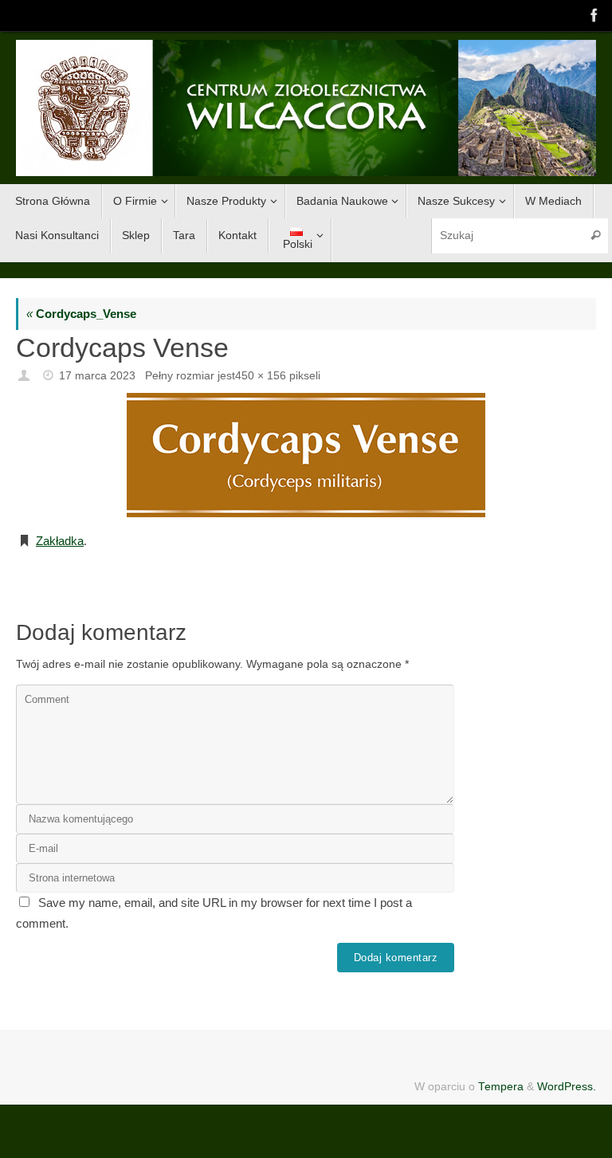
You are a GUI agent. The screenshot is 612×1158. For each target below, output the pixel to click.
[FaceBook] (593, 15)
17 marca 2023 (97, 376)
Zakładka (60, 541)
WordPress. (566, 1087)
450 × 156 (260, 376)
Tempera (501, 1087)
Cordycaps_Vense (81, 313)
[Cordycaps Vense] (306, 455)
